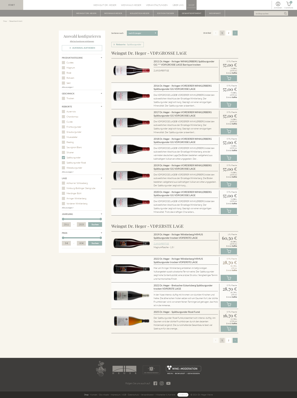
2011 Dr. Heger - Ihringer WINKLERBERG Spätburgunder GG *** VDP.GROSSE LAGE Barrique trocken (184, 63)
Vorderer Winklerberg (77, 203)
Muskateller (72, 137)
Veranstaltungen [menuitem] (157, 5)
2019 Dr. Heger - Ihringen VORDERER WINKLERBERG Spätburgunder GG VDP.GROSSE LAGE (183, 167)
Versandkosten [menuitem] (147, 394)
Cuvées (70, 62)
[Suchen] (285, 13)
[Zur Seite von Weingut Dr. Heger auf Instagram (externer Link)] (161, 383)
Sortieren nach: (117, 33)
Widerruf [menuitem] (183, 394)
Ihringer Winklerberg (76, 198)
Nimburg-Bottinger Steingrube (81, 188)
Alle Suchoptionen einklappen (82, 41)
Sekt (69, 83)
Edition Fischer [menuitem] (165, 13)
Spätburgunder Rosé (76, 162)
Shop (5, 21)
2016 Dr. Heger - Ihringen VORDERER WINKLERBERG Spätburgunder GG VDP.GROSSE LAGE (183, 87)
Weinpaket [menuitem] (215, 13)
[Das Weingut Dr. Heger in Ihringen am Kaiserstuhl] (101, 368)
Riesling (70, 142)
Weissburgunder (74, 167)
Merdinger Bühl (74, 193)
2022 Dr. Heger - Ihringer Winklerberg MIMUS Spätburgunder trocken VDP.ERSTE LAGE (178, 260)
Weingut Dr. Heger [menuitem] (104, 5)
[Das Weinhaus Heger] (124, 370)
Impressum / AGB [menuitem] (118, 394)
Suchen (95, 224)
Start (11, 5)
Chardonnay (72, 116)
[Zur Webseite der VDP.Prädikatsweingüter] (151, 370)
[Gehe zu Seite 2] (235, 33)
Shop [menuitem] (191, 5)
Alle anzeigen (67, 87)
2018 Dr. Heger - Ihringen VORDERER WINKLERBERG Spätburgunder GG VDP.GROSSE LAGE (183, 140)
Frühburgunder (74, 126)
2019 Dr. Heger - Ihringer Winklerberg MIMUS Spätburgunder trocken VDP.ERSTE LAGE (178, 236)
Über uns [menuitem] (178, 5)
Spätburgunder (74, 157)
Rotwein (70, 78)
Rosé (69, 72)
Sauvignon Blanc (74, 147)
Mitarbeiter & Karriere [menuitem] (165, 394)
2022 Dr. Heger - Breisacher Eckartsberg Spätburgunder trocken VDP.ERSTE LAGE (183, 287)
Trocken (70, 98)
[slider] (63, 219)
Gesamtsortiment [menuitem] (191, 13)
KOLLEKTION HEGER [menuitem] (139, 13)
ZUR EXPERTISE (161, 243)
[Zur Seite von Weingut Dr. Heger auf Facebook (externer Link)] (155, 383)
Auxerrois (71, 111)
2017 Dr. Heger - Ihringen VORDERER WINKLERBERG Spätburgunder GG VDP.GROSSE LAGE (183, 114)
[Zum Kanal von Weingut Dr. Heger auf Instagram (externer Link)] (168, 383)
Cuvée (70, 121)
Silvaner (70, 152)
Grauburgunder (74, 132)
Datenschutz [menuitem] (133, 394)
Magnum (71, 67)
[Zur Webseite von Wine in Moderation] (183, 370)
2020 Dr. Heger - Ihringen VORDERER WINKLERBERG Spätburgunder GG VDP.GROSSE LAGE (183, 193)
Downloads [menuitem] (104, 394)
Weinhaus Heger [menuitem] (131, 5)
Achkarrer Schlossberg (77, 183)
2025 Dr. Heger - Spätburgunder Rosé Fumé (177, 311)
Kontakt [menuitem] (93, 394)
